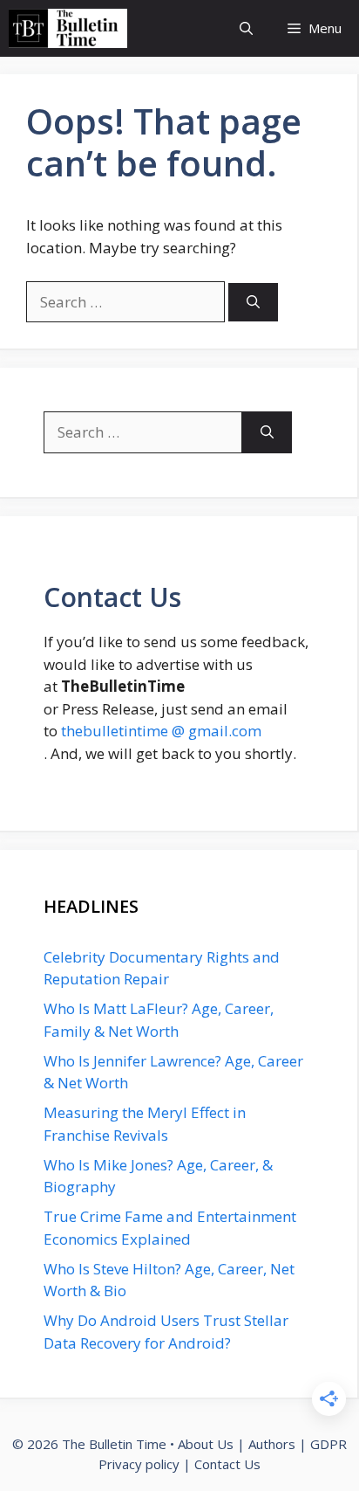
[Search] (253, 302)
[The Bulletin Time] (68, 28)
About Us (206, 1444)
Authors (271, 1444)
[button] (246, 28)
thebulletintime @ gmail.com (161, 731)
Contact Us (227, 1464)
